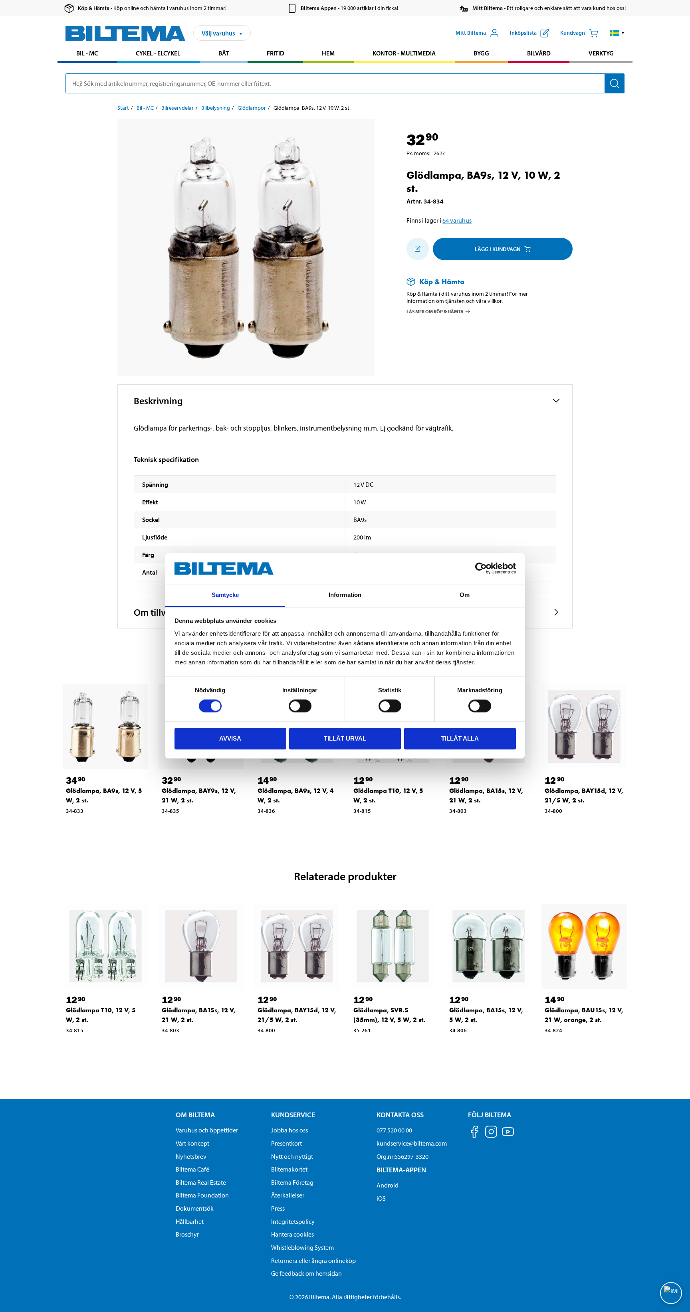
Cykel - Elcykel (158, 53)
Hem (328, 53)
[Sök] (615, 83)
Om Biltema (195, 1114)
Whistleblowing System (302, 1247)
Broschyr (187, 1234)
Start (123, 107)
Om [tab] (465, 594)
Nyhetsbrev (191, 1156)
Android (388, 1185)
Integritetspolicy (293, 1221)
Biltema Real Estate (201, 1182)
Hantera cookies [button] (292, 1234)
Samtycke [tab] (225, 594)
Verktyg (601, 53)
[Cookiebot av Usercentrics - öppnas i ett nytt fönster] (481, 569)
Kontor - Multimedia (404, 53)
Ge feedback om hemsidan (306, 1273)
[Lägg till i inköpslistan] (417, 249)
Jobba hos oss (289, 1130)
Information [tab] (345, 594)
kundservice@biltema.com (412, 1143)
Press (278, 1208)
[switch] (300, 705)
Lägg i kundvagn (497, 249)
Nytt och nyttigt (292, 1156)
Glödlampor (252, 107)
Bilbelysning (215, 107)
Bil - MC (87, 53)
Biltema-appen (401, 1169)
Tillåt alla (460, 738)
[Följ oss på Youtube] (508, 1135)
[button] (617, 33)
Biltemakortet (289, 1169)
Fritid (275, 53)
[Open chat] (671, 1293)
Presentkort (286, 1143)
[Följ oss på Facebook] (474, 1133)
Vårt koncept (192, 1143)
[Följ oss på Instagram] (491, 1133)
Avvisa (230, 738)
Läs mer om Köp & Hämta (435, 311)
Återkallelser (287, 1195)
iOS (381, 1198)
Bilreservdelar (177, 107)
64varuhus (457, 220)
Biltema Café (192, 1169)
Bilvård (539, 53)
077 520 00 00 (394, 1130)
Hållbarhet (190, 1221)
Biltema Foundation (202, 1195)
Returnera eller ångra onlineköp (313, 1261)
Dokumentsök (195, 1208)
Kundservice (293, 1114)
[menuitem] (87, 54)
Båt (223, 53)
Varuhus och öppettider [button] (207, 1130)
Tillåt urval (345, 738)
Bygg (481, 53)
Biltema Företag (292, 1182)
